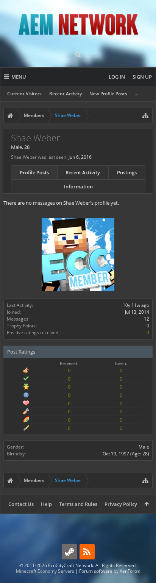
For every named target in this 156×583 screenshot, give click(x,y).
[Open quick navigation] (145, 115)
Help (46, 504)
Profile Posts (34, 172)
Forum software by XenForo (109, 571)
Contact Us (21, 504)
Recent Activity (65, 93)
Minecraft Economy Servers (45, 571)
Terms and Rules (78, 504)
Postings (127, 172)
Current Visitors (24, 93)
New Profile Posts (108, 93)
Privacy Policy (121, 504)
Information (78, 186)
